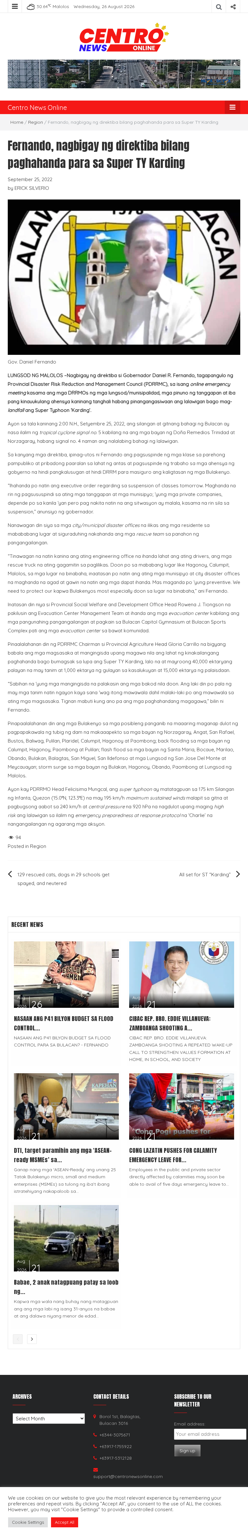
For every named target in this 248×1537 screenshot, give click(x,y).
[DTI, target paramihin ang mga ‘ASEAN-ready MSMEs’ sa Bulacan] (66, 1106)
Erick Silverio (32, 188)
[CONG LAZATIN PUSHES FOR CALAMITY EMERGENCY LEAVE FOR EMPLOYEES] (181, 1106)
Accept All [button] (64, 1522)
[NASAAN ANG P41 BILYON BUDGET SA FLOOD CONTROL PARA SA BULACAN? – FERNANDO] (66, 974)
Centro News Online (37, 107)
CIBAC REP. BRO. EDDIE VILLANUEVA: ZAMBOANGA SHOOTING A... (170, 1023)
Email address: (189, 1424)
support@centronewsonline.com (128, 1476)
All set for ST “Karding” (205, 874)
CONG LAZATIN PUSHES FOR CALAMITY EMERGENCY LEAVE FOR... (173, 1155)
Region (35, 122)
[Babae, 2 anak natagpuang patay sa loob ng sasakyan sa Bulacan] (66, 1238)
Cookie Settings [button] (28, 1522)
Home (16, 122)
